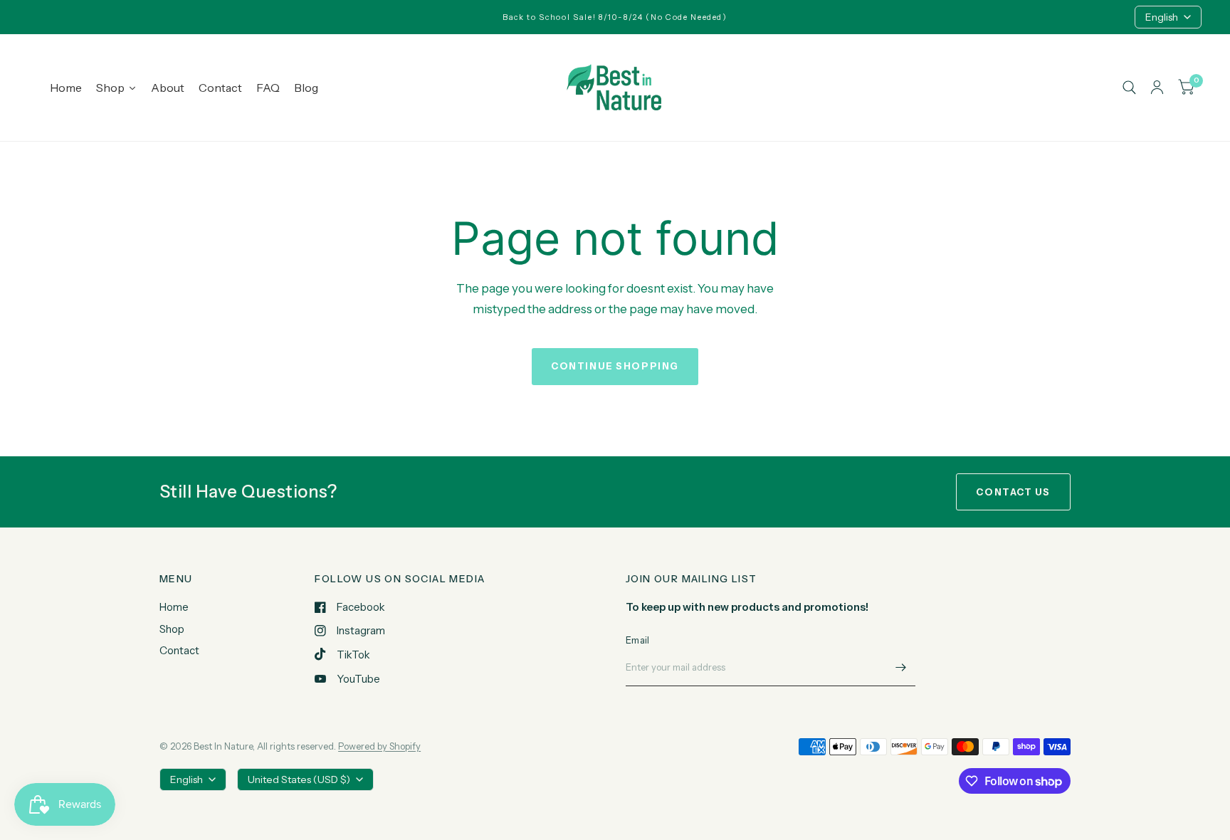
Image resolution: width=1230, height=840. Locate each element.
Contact (179, 650)
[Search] (1129, 87)
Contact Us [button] (1013, 492)
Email (637, 640)
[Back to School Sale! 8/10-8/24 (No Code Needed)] (615, 17)
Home (174, 607)
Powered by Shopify (379, 746)
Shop (171, 629)
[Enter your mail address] (901, 667)
